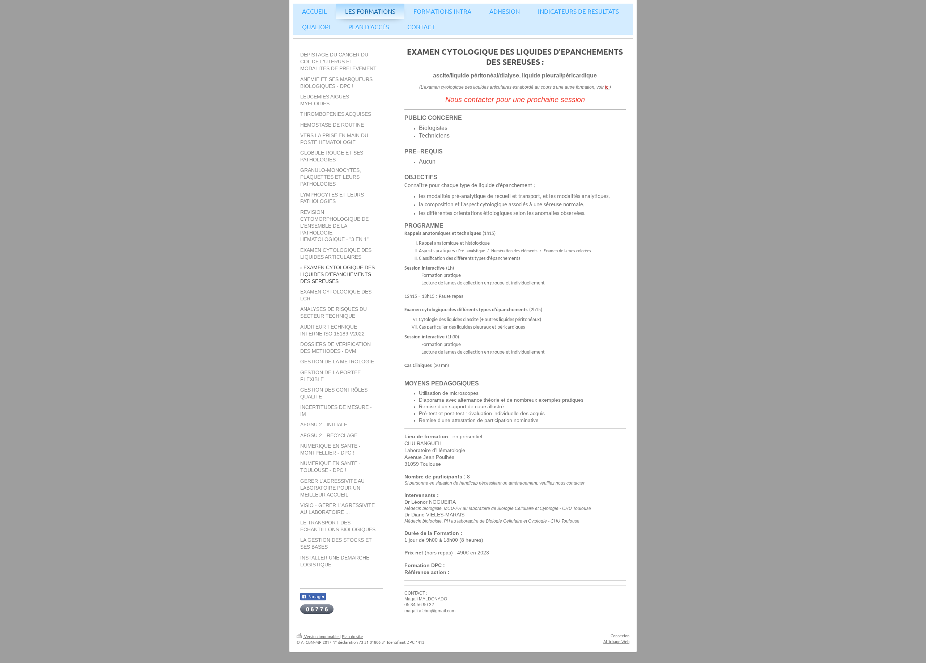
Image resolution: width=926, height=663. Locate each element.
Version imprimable (321, 636)
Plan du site (352, 636)
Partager (315, 596)
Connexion (620, 635)
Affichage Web (616, 641)
